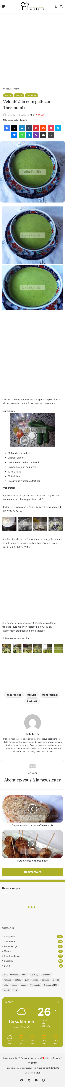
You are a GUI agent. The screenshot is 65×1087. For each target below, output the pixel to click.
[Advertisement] (32, 48)
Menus (17, 89)
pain (27, 980)
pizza (35, 980)
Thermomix (31, 95)
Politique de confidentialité (46, 1068)
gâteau (18, 980)
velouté (32, 701)
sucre (23, 985)
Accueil (8, 89)
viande (7, 990)
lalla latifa (11, 115)
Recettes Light (11, 946)
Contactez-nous (32, 1073)
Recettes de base (12, 956)
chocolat (46, 975)
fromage (7, 980)
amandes (14, 975)
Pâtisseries (9, 936)
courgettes (14, 694)
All (5, 975)
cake (24, 975)
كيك (15, 990)
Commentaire (32, 871)
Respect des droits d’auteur (19, 1068)
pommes (45, 980)
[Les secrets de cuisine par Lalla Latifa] (32, 6)
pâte (6, 985)
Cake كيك (35, 975)
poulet (56, 980)
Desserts (8, 961)
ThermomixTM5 (50, 985)
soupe (32, 694)
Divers (7, 966)
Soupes (18, 95)
